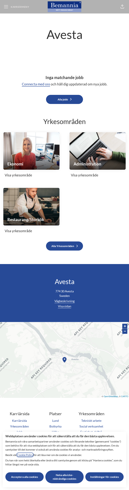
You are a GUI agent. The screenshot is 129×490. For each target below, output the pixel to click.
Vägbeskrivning (64, 301)
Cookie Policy (25, 454)
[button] (122, 6)
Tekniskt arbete (91, 420)
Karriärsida (19, 420)
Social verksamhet (91, 426)
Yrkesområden (19, 426)
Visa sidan (64, 306)
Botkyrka (55, 426)
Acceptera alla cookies (24, 476)
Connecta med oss (36, 84)
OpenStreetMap (111, 396)
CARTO (124, 396)
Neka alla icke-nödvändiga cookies (64, 476)
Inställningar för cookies (104, 476)
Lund (55, 420)
